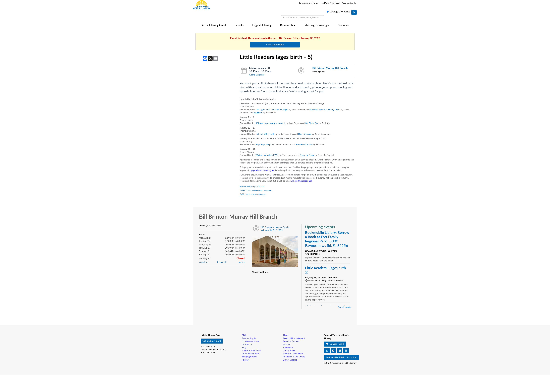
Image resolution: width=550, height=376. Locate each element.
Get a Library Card (213, 25)
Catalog (334, 12)
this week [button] (221, 262)
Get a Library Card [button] (211, 341)
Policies (286, 345)
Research (287, 25)
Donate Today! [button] (336, 344)
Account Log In (349, 3)
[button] (327, 350)
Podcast (245, 360)
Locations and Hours (308, 3)
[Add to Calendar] (244, 70)
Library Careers (290, 360)
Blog (244, 348)
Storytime (267, 190)
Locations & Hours (250, 341)
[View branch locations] (301, 71)
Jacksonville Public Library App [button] (341, 357)
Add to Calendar (256, 75)
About (286, 335)
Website (345, 12)
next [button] (241, 262)
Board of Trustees (291, 341)
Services (343, 25)
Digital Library (261, 25)
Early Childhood (257, 186)
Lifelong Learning (316, 25)
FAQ (244, 335)
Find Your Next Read (330, 3)
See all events (344, 307)
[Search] (354, 12)
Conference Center (251, 354)
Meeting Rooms (249, 357)
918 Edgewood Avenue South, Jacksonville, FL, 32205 (274, 228)
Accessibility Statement (294, 338)
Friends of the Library (293, 354)
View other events (275, 44)
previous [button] (204, 262)
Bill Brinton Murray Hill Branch (330, 68)
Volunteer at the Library (294, 357)
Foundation (288, 348)
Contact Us (247, 345)
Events (239, 25)
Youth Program (257, 190)
